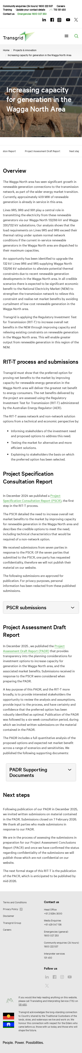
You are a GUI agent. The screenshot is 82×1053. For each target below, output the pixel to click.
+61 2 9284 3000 (53, 913)
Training (7, 9)
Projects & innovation (24, 50)
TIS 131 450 (60, 9)
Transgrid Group (12, 922)
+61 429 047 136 (53, 924)
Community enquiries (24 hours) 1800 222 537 (28, 6)
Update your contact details (30, 9)
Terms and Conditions (15, 902)
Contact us (9, 13)
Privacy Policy (11, 909)
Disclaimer (8, 915)
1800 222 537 (51, 946)
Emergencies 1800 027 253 (32, 13)
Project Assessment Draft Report (42, 151)
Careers (61, 6)
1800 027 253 (51, 935)
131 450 (48, 957)
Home (6, 50)
